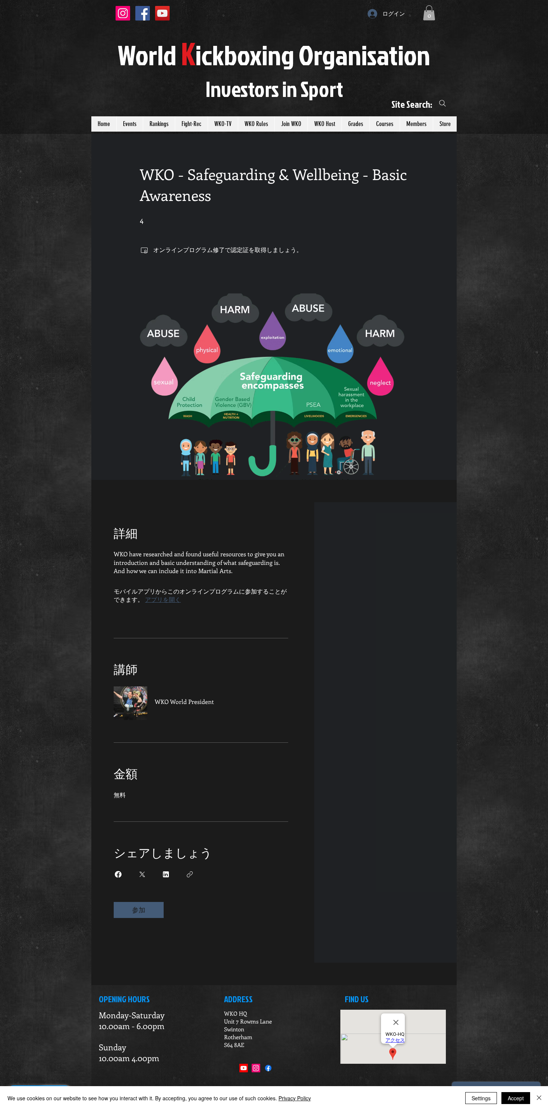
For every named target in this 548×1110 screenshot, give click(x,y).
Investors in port (274, 88)
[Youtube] (243, 1068)
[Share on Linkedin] (165, 874)
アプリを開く (163, 599)
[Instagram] (256, 1068)
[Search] (442, 103)
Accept (516, 1098)
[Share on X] (142, 874)
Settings (481, 1098)
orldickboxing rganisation (274, 54)
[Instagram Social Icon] (123, 13)
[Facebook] (268, 1068)
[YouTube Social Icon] (162, 13)
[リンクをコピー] (189, 874)
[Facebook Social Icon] (142, 13)
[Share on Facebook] (118, 874)
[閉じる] (539, 1098)
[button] (429, 13)
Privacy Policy (294, 1098)
